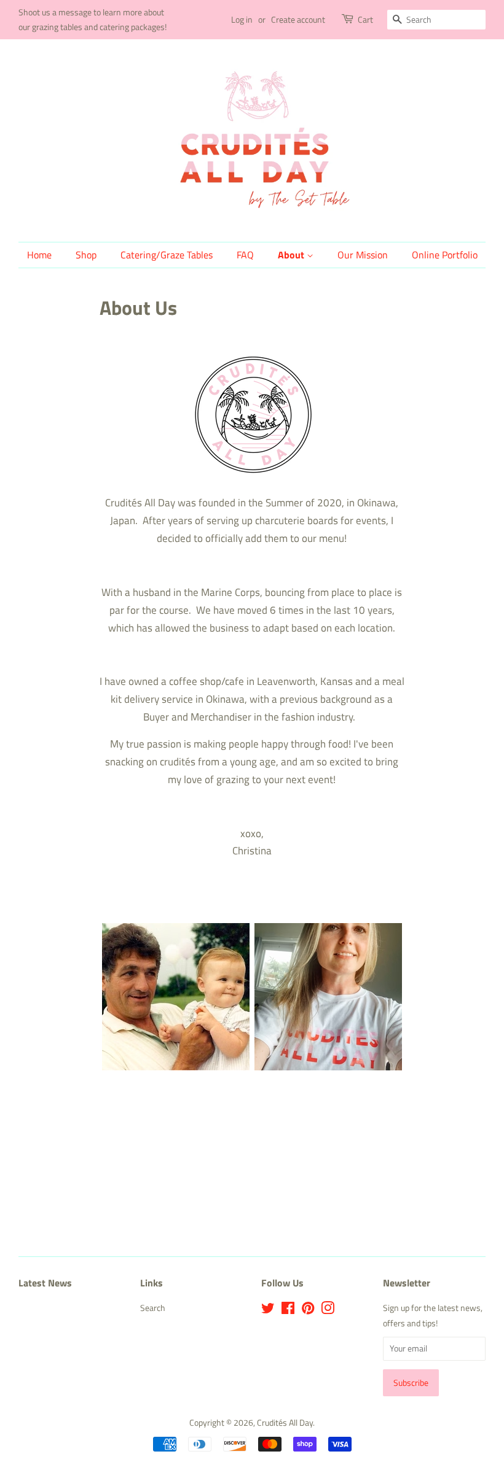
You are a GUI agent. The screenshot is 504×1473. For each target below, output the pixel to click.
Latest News (45, 1282)
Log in (242, 19)
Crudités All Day (285, 1422)
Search (152, 1308)
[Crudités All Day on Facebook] (288, 1310)
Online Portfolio (445, 254)
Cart (365, 19)
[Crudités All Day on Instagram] (327, 1310)
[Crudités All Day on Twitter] (268, 1310)
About (292, 254)
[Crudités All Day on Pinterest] (308, 1310)
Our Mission (362, 254)
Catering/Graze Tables (166, 254)
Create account (298, 19)
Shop (86, 254)
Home (39, 254)
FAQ (245, 254)
